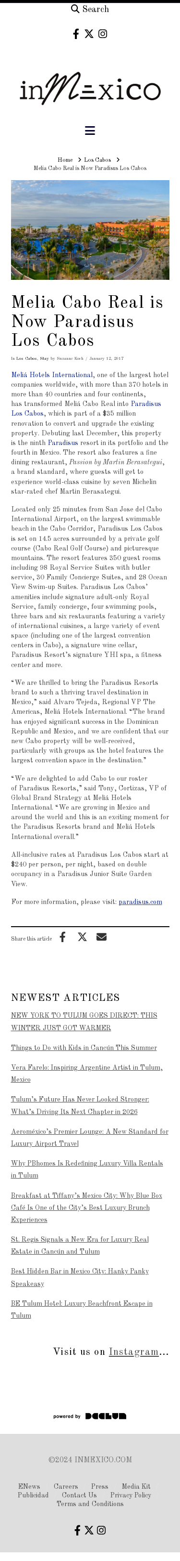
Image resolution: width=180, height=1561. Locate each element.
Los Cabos (26, 358)
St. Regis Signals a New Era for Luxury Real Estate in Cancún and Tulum (80, 1245)
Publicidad (33, 1495)
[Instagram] (102, 34)
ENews (29, 1486)
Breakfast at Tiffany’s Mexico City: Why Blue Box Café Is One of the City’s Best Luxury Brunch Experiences (86, 1208)
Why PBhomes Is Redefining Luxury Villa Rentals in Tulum (87, 1169)
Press (99, 1486)
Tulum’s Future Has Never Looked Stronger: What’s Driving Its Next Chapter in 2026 (80, 1105)
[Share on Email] (102, 937)
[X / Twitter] (89, 34)
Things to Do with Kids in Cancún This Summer (84, 1048)
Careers (66, 1486)
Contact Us (79, 1495)
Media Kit (136, 1486)
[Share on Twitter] (82, 937)
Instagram (134, 1352)
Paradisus (63, 443)
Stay (44, 358)
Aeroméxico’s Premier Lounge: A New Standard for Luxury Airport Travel (89, 1137)
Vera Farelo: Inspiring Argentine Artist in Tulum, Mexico (87, 1073)
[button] (90, 131)
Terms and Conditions (90, 1504)
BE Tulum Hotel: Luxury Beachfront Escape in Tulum (82, 1309)
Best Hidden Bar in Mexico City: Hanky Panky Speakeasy (80, 1277)
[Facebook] (76, 34)
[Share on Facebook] (63, 937)
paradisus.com (140, 902)
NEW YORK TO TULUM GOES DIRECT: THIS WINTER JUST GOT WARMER (84, 1021)
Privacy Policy (130, 1495)
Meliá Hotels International (52, 375)
